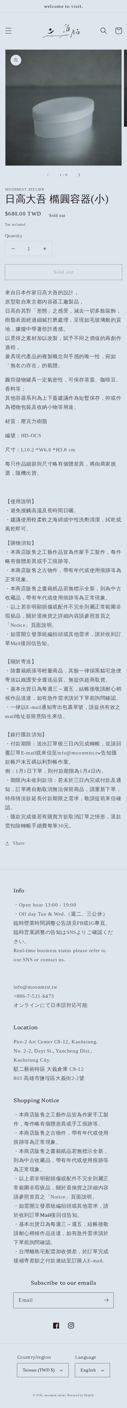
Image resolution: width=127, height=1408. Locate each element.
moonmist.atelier (55, 1395)
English (88, 1370)
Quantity (13, 235)
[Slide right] (78, 175)
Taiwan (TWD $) (39, 1370)
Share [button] (19, 843)
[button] (8, 30)
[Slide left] (48, 175)
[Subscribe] (106, 1300)
